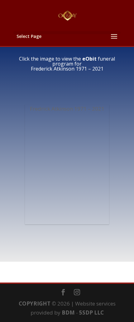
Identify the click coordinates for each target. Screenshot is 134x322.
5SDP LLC (91, 312)
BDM (68, 312)
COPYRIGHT (34, 303)
